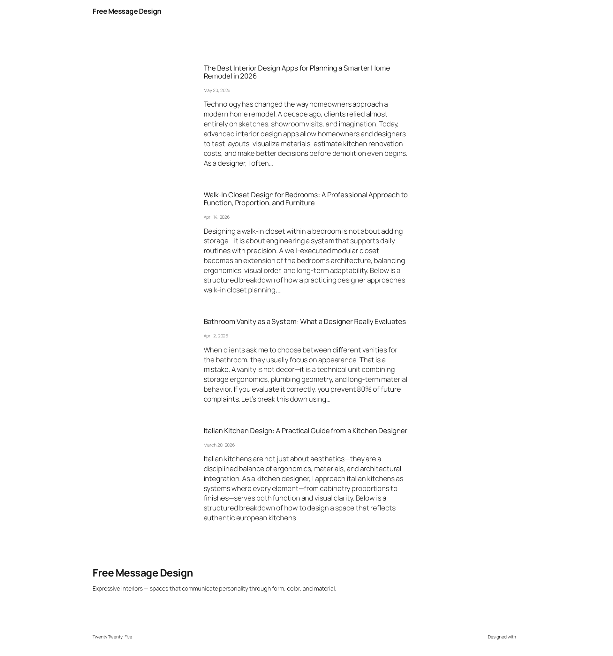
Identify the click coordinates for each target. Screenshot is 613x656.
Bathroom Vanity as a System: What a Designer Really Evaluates (305, 322)
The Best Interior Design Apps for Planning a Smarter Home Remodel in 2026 (297, 72)
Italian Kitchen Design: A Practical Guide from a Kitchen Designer (306, 431)
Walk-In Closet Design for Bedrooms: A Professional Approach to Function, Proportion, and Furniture (306, 199)
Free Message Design (127, 11)
